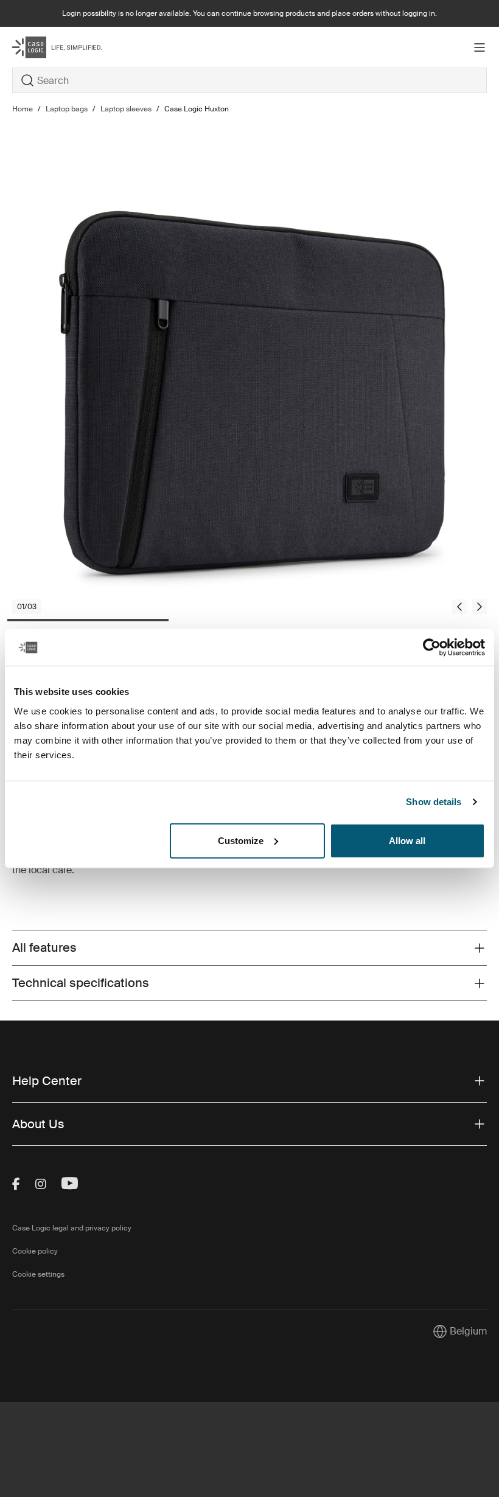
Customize (240, 840)
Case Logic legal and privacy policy (71, 1228)
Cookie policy (35, 1251)
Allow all (407, 840)
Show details (433, 802)
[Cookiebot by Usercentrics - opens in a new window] (432, 647)
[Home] (91, 47)
